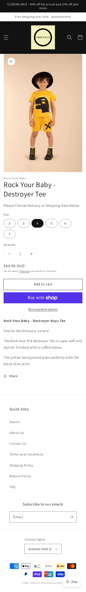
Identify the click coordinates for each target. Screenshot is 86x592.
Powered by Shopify (54, 582)
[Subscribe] (71, 517)
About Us (17, 433)
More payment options (43, 309)
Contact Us (18, 443)
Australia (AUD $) (40, 549)
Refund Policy (20, 476)
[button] (6, 37)
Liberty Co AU (36, 582)
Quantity (10, 245)
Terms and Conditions (26, 454)
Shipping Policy (21, 465)
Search (15, 422)
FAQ (13, 487)
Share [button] (13, 376)
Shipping (24, 271)
